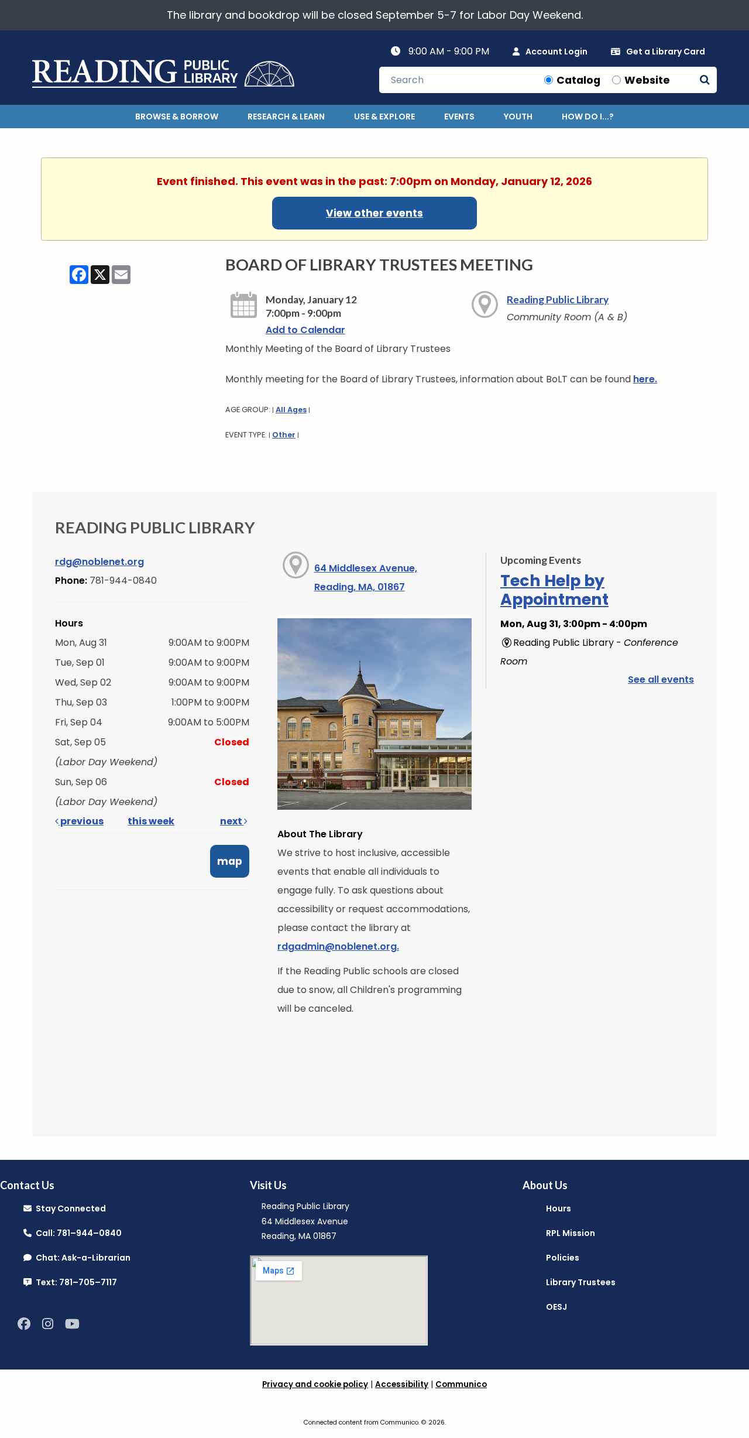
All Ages (291, 410)
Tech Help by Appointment (554, 590)
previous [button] (81, 821)
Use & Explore (384, 116)
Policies (562, 1258)
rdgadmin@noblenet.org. (338, 946)
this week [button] (151, 821)
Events (459, 116)
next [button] (232, 821)
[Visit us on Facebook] (24, 1324)
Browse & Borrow (176, 116)
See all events (661, 679)
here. (645, 379)
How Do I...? (588, 116)
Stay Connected (69, 1208)
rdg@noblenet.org (99, 562)
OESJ (556, 1307)
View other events (374, 213)
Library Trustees (581, 1282)
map (229, 861)
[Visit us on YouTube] (72, 1324)
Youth (518, 116)
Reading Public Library (558, 299)
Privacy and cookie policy (315, 1384)
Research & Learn (286, 116)
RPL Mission (570, 1233)
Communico (461, 1384)
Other (284, 435)
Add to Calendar (305, 330)
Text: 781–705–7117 (74, 1282)
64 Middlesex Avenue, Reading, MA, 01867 (365, 577)
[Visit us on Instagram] (47, 1324)
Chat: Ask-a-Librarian (81, 1258)
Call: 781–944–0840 (77, 1233)
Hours (558, 1208)
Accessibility (401, 1384)
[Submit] (705, 80)
